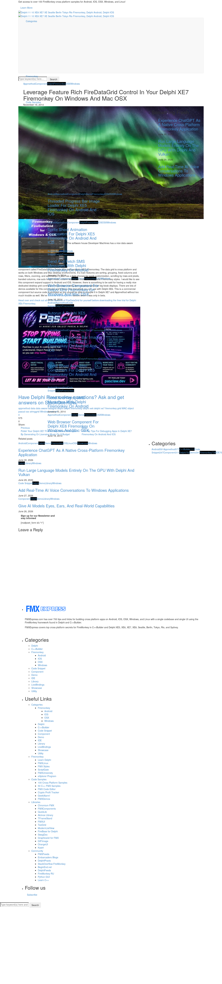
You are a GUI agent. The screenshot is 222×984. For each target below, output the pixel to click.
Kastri (41, 847)
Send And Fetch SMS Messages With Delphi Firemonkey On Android (68, 265)
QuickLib (42, 811)
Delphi (50, 83)
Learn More (26, 7)
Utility (34, 691)
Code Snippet (25, 483)
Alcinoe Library (45, 815)
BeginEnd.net (45, 867)
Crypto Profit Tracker (48, 792)
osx (27, 411)
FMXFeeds (43, 854)
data (33, 408)
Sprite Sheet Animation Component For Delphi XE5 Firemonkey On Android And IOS (72, 235)
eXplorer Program (47, 776)
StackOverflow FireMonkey (51, 863)
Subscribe (32, 894)
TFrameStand (45, 818)
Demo (48, 443)
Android (22, 443)
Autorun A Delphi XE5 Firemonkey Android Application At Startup (66, 317)
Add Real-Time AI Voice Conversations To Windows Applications (73, 490)
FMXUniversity (45, 772)
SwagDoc (43, 834)
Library (28, 463)
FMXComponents (47, 808)
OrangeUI (43, 844)
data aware (41, 408)
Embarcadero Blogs (48, 857)
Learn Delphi (44, 759)
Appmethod (29, 83)
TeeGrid (42, 824)
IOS (65, 443)
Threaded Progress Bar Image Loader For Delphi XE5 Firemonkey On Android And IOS (74, 207)
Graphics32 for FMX (48, 837)
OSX (68, 83)
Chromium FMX (46, 805)
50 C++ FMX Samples (49, 785)
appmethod (24, 408)
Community (37, 850)
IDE (33, 678)
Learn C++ (43, 880)
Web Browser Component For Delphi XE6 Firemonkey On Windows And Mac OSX (73, 290)
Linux (70, 443)
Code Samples (38, 779)
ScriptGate (43, 769)
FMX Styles (44, 766)
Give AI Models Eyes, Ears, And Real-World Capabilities (66, 505)
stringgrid (34, 411)
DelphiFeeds (44, 870)
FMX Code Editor (47, 789)
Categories (31, 21)
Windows (75, 83)
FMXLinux (43, 763)
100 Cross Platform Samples (52, 782)
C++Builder (187, 449)
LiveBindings (37, 684)
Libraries (35, 802)
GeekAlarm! (44, 795)
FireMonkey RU (46, 873)
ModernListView (46, 828)
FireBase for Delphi (48, 831)
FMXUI (41, 821)
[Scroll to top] (2, 901)
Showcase (82, 443)
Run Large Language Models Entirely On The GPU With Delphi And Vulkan (76, 472)
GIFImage (43, 841)
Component (41, 83)
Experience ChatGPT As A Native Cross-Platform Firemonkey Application (71, 452)
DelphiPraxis (44, 860)
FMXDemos (44, 798)
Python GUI (44, 876)
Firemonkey (32, 76)
